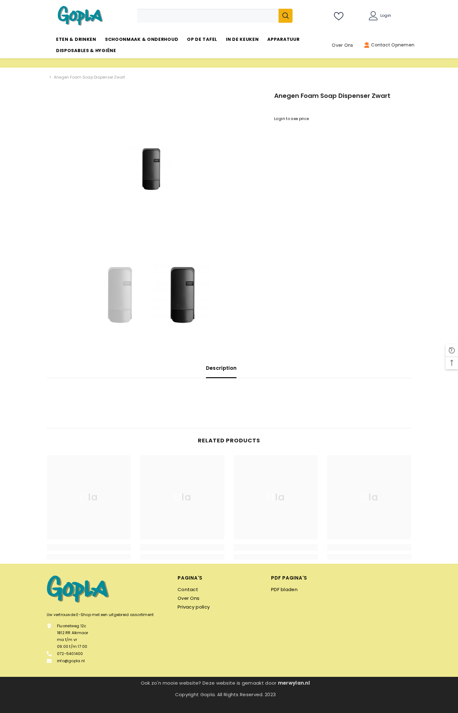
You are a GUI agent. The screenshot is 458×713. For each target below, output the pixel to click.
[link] (89, 547)
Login (385, 15)
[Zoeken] (215, 16)
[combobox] (208, 16)
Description (221, 368)
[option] (151, 169)
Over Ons (342, 45)
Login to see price (291, 118)
